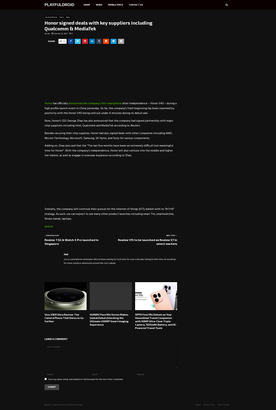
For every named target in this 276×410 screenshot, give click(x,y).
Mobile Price (115, 4)
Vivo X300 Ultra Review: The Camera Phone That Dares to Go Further (64, 318)
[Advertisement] (111, 75)
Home (87, 4)
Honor (61, 17)
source (49, 226)
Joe (48, 33)
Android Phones (51, 17)
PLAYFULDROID (59, 5)
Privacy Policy (209, 404)
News (99, 4)
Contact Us (136, 4)
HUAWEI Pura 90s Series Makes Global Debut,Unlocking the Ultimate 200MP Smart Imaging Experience (109, 319)
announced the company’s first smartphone (95, 103)
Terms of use (223, 404)
